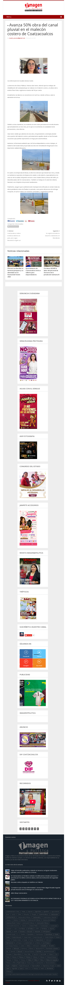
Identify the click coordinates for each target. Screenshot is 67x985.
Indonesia (48, 940)
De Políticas (31, 928)
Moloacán (16, 948)
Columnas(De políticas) (42, 923)
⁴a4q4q (23, 911)
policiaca (14, 957)
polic (56, 954)
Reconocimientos (50, 963)
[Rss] (46, 981)
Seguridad (14, 968)
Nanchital (38, 951)
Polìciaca (42, 957)
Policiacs (16, 960)
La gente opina (28, 943)
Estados (8, 940)
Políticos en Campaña (51, 960)
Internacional (9, 943)
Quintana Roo (40, 963)
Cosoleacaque (44, 926)
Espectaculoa (39, 934)
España (23, 934)
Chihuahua (26, 914)
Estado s (58, 937)
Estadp (25, 940)
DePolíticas (44, 928)
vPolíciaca (9, 971)
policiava (23, 960)
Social (21, 968)
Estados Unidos (17, 940)
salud (58, 965)
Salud (7, 968)
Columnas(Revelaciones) (12, 926)
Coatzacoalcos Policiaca (24, 917)
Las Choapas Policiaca (12, 946)
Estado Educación (17, 937)
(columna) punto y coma (12, 911)
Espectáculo (30, 934)
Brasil (7, 914)
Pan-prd (36, 954)
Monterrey (24, 948)
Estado (8, 937)
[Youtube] (60, 981)
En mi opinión (46, 931)
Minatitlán (43, 946)
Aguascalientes (55, 911)
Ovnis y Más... (27, 954)
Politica (29, 960)
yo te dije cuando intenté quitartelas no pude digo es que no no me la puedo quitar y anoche (31, 974)
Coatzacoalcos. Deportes (50, 917)
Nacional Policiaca (29, 951)
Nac (7, 951)
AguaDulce (46, 911)
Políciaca (35, 957)
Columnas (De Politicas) (34, 920)
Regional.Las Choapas (49, 965)
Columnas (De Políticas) (49, 920)
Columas (8, 920)
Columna (15, 920)
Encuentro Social (10, 934)
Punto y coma (21, 963)
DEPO (37, 928)
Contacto (7, 982)
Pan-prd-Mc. (43, 954)
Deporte (52, 928)
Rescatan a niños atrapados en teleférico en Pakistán (27, 882)
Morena (31, 948)
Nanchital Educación (49, 951)
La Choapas (19, 943)
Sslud (26, 968)
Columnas (23, 920)
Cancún (14, 914)
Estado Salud (27, 937)
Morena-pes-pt (40, 948)
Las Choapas (46, 943)
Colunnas (24, 926)
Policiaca (21, 957)
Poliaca (51, 954)
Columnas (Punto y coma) (13, 923)
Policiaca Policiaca (51, 957)
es (18, 934)
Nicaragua (9, 954)
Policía (8, 957)
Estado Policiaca (49, 937)
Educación (37, 931)
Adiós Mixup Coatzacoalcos (19, 893)
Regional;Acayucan (24, 965)
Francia (31, 940)
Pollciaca (8, 963)
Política (36, 960)
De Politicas (22, 928)
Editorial (37, 980)
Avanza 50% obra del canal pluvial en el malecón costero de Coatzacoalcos (32, 29)
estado (56, 934)
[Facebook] (49, 981)
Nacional (20, 951)
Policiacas (8, 960)
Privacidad (31, 980)
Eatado (15, 931)
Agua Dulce (38, 911)
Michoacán (36, 946)
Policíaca (28, 957)
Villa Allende (50, 968)
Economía (22, 931)
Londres (22, 946)
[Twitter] (52, 981)
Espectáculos (48, 934)
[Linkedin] (57, 981)
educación (30, 931)
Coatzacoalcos (54, 914)
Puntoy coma (30, 963)
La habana (38, 943)
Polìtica (42, 960)
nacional (13, 951)
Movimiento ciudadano (52, 948)
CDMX (19, 914)
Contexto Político (33, 926)
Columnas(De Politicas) (28, 923)
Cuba (15, 928)
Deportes (8, 931)
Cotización (9, 928)
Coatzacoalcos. (37, 917)
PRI (14, 963)
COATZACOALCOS (11, 917)
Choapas (34, 914)
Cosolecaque (53, 926)
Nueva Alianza (18, 954)
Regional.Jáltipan (36, 965)
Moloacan (8, 948)
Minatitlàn (51, 946)
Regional (14, 965)
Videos (42, 968)
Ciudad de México (43, 914)
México (29, 946)
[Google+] (54, 981)
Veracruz (35, 968)
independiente (40, 940)
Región (8, 965)
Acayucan (30, 911)
